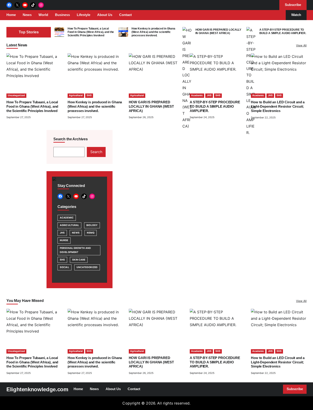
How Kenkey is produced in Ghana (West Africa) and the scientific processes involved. (153, 32)
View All (301, 45)
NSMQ (90, 232)
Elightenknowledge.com (37, 389)
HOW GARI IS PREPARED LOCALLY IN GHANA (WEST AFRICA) (218, 31)
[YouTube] (25, 5)
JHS (209, 95)
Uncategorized (16, 95)
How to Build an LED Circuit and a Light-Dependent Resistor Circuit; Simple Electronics (278, 106)
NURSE (64, 240)
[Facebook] (9, 5)
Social (64, 267)
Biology (92, 225)
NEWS (75, 232)
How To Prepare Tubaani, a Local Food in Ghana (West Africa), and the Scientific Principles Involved (91, 32)
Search (96, 151)
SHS (89, 95)
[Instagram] (41, 5)
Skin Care (78, 259)
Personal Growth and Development (75, 250)
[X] (17, 5)
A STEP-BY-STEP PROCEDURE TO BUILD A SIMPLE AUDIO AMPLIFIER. (282, 31)
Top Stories (29, 32)
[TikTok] (33, 5)
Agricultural (76, 95)
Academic (197, 95)
